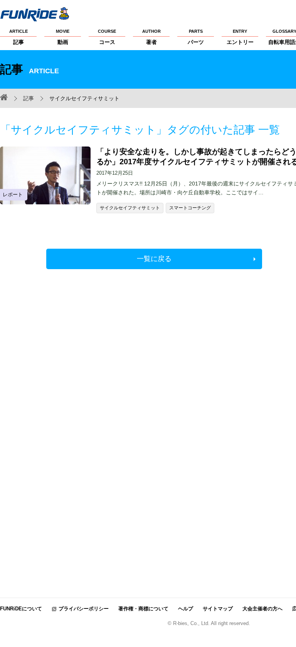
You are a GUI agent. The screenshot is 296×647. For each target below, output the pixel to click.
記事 (18, 37)
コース (107, 37)
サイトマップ (218, 609)
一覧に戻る (154, 259)
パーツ (196, 37)
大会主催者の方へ (262, 609)
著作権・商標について (143, 609)
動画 (62, 37)
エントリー (240, 37)
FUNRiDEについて (21, 609)
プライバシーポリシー (84, 609)
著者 (151, 37)
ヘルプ (185, 609)
